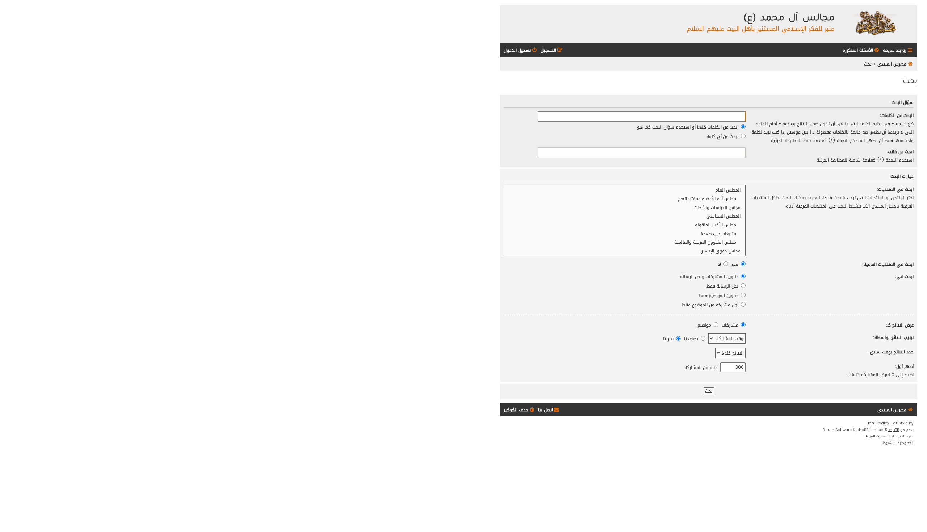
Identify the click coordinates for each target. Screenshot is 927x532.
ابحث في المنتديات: (895, 189)
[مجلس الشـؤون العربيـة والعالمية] (624, 242)
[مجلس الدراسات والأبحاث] (624, 207)
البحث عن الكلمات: (897, 115)
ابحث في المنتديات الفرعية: (888, 264)
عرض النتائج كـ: (900, 325)
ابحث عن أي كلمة (723, 136)
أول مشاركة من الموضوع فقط (711, 305)
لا (720, 264)
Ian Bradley (878, 423)
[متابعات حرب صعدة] (624, 233)
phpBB (893, 430)
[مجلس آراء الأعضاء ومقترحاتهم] (624, 198)
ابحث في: (904, 276)
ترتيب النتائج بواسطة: (893, 337)
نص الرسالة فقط (723, 286)
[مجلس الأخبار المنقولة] (624, 225)
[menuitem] (861, 50)
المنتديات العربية (878, 436)
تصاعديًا (692, 339)
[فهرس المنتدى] (875, 22)
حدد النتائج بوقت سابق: (891, 352)
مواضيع (705, 325)
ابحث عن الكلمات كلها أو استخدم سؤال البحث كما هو (688, 127)
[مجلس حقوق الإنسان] (624, 251)
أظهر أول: (904, 366)
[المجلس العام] (624, 190)
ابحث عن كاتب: (900, 151)
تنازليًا (669, 339)
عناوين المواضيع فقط (719, 295)
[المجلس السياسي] (624, 216)
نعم (735, 264)
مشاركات (731, 325)
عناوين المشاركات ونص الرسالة (710, 276)
